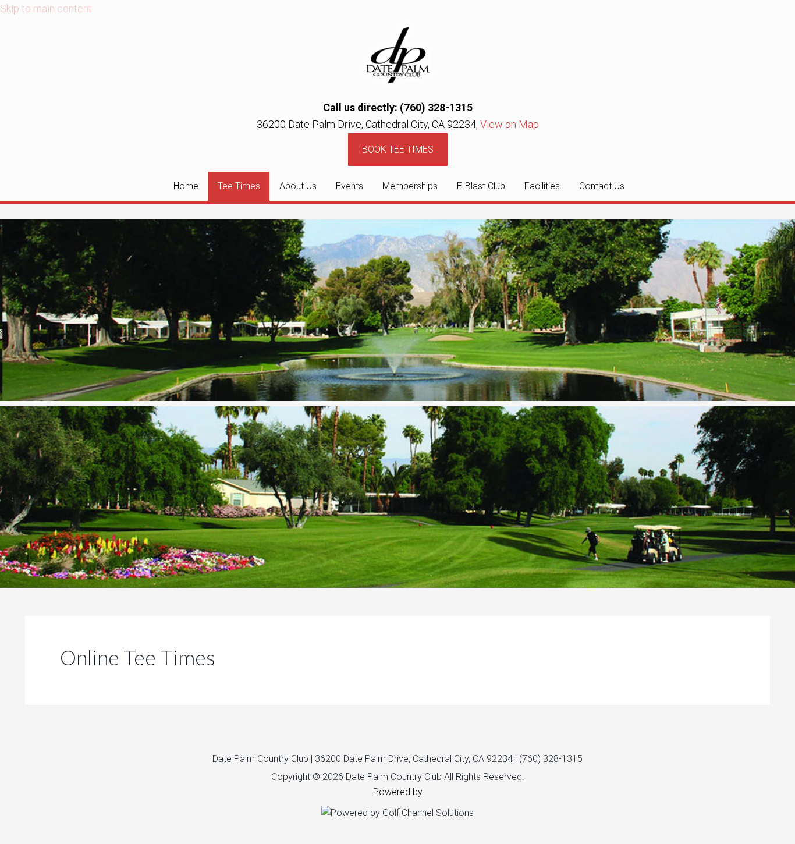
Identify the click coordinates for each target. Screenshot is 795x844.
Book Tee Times (398, 149)
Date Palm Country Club (397, 55)
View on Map (509, 124)
